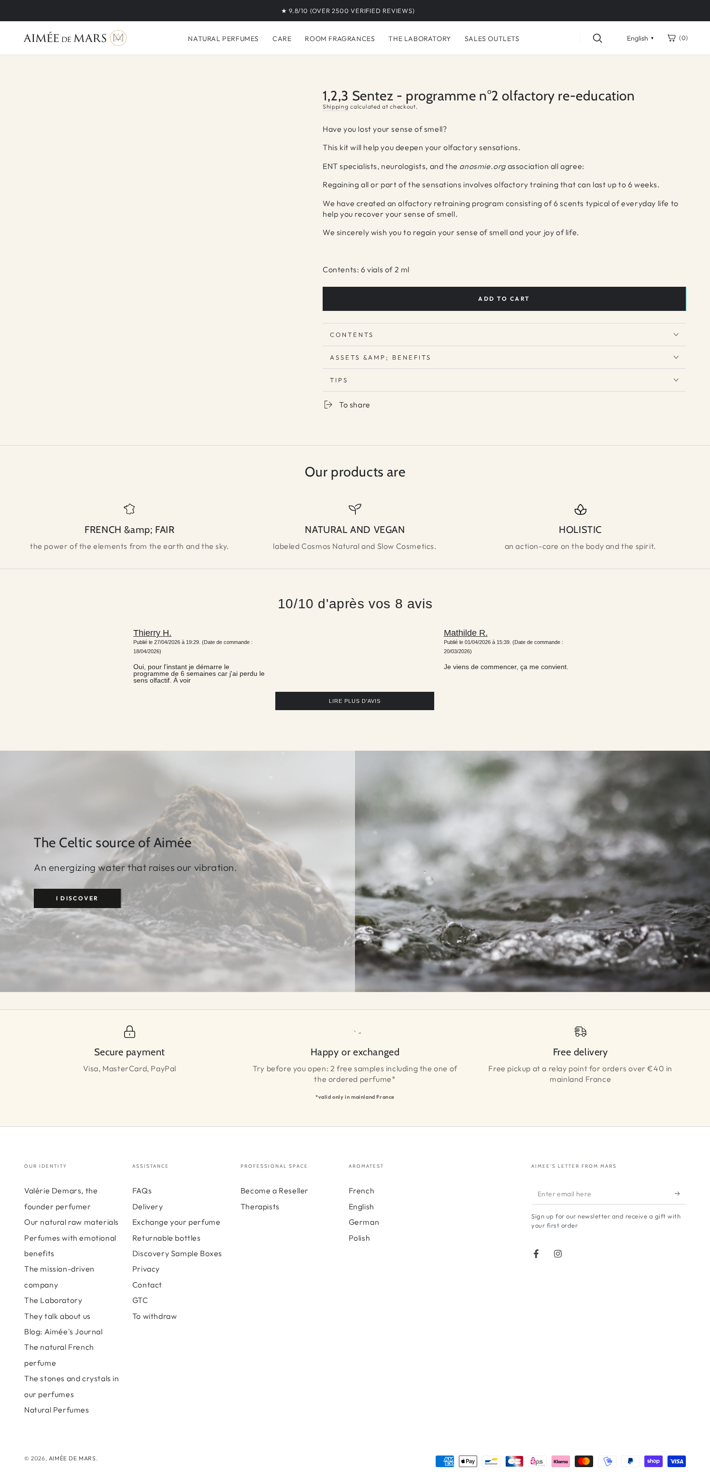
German (364, 1222)
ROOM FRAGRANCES (340, 38)
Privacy (146, 1269)
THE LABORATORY (419, 38)
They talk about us (57, 1316)
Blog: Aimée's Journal (63, 1331)
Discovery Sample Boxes (177, 1253)
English (361, 1206)
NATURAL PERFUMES (223, 38)
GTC (140, 1300)
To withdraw (154, 1316)
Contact (147, 1284)
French (362, 1190)
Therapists (260, 1206)
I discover (77, 898)
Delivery (147, 1206)
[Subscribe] (680, 1193)
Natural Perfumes (56, 1409)
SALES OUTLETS (492, 38)
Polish (359, 1238)
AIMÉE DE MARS (72, 1458)
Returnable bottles (166, 1238)
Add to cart (504, 298)
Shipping (336, 106)
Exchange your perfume (176, 1222)
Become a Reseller (275, 1190)
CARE (281, 38)
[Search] (597, 38)
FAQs (142, 1190)
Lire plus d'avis (355, 701)
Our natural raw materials (71, 1222)
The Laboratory (53, 1300)
